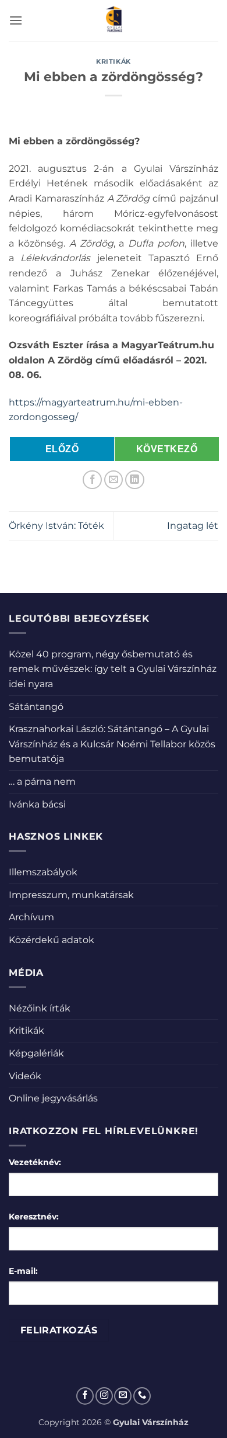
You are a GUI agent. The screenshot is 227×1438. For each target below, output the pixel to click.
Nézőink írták (39, 1008)
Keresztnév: (34, 1216)
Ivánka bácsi (37, 804)
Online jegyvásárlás (53, 1098)
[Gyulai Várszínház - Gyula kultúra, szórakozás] (114, 20)
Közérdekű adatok (51, 939)
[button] (16, 20)
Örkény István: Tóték (56, 525)
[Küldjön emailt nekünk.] (123, 1396)
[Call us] (142, 1396)
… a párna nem (42, 781)
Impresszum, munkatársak (71, 894)
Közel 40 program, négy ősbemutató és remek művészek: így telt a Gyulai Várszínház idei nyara (113, 669)
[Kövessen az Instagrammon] (104, 1396)
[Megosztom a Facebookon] (92, 480)
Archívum (31, 917)
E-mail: (23, 1271)
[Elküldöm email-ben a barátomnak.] (113, 480)
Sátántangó (36, 706)
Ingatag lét (192, 525)
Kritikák (113, 61)
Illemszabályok (43, 872)
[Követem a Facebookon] (85, 1396)
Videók (25, 1076)
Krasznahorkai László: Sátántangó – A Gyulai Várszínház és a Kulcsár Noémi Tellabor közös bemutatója (112, 743)
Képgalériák (36, 1053)
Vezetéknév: (35, 1162)
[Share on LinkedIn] (134, 480)
